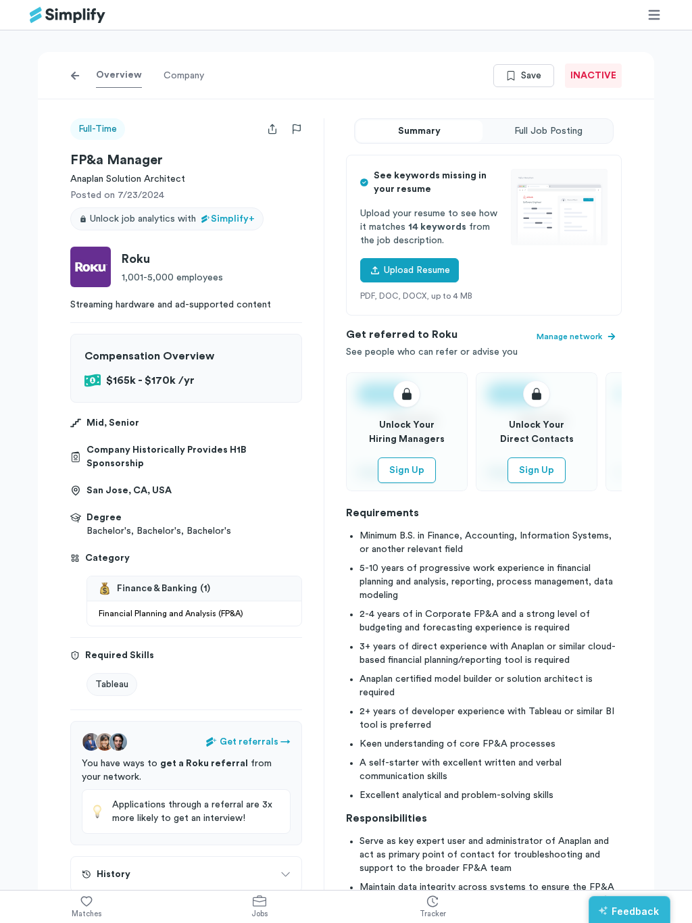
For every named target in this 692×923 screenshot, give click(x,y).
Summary (419, 131)
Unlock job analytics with (172, 219)
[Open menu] (654, 15)
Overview (119, 75)
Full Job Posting (548, 131)
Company (184, 75)
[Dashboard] (67, 15)
